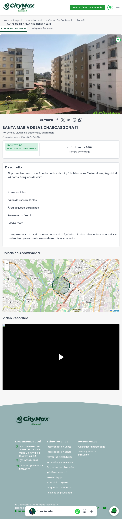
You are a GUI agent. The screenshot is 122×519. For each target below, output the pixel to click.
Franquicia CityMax (57, 482)
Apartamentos (36, 20)
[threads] (74, 120)
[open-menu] (117, 7)
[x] (63, 120)
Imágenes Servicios (42, 28)
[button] (6, 263)
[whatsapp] (80, 120)
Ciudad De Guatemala (60, 20)
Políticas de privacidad (59, 492)
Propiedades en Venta (59, 446)
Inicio (7, 20)
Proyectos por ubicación (60, 467)
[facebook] (57, 120)
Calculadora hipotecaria (91, 446)
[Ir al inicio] (32, 421)
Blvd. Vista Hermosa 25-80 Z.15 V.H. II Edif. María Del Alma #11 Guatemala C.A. (28, 451)
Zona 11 (81, 20)
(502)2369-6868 (26, 461)
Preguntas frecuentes (59, 487)
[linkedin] (69, 120)
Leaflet (115, 310)
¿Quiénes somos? (57, 472)
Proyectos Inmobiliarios (59, 457)
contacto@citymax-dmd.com (29, 467)
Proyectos (18, 20)
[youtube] (104, 507)
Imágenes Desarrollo (13, 28)
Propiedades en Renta (59, 451)
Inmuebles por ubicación (60, 462)
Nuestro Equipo (55, 477)
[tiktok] (97, 507)
